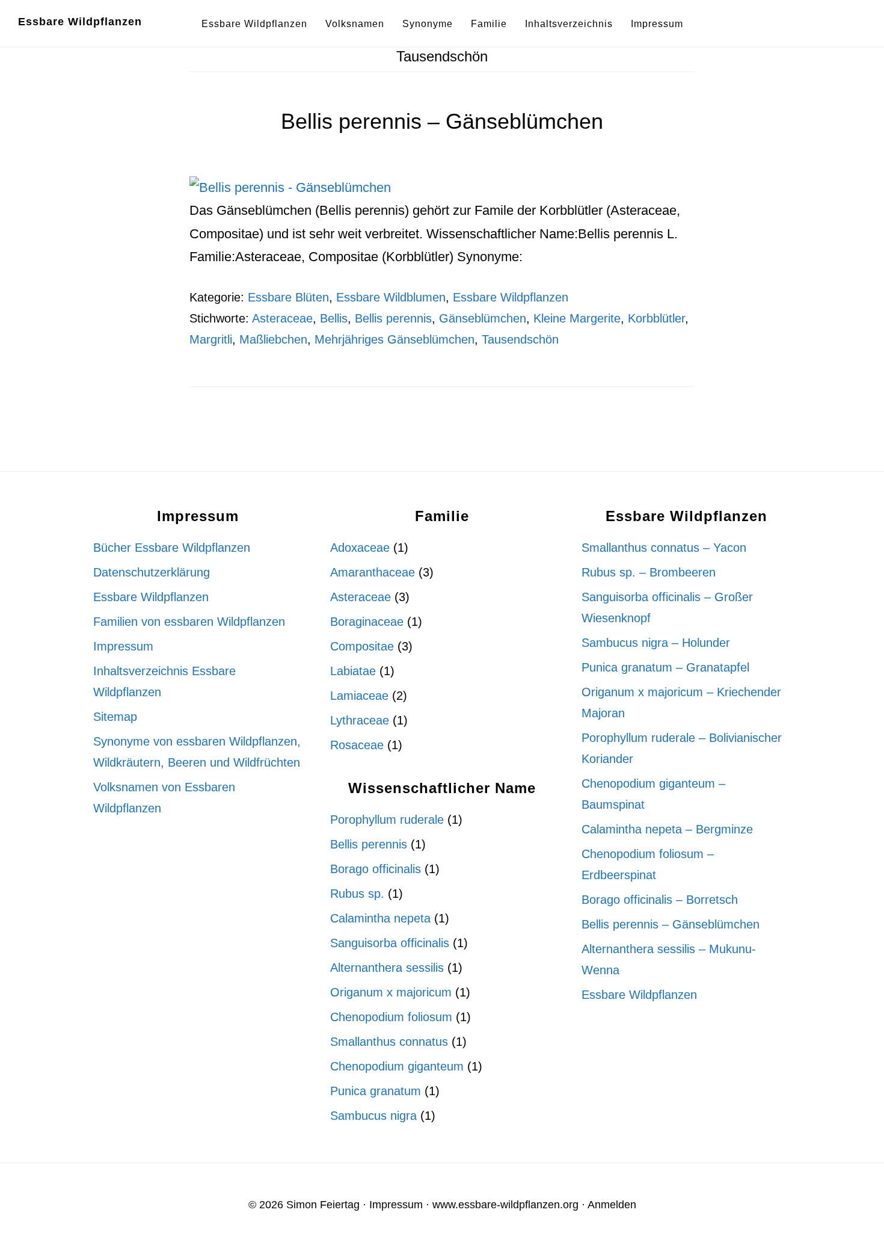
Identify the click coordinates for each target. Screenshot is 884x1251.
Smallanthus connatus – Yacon (664, 547)
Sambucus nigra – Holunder (656, 642)
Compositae (362, 646)
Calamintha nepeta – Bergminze (667, 829)
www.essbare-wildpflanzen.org (505, 1205)
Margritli (210, 339)
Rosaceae (357, 745)
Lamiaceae (359, 695)
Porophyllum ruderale (387, 819)
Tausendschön (520, 339)
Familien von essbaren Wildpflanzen (189, 621)
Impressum (123, 646)
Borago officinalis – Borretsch (660, 899)
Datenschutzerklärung (151, 572)
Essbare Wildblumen (391, 297)
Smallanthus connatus (389, 1041)
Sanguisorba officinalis (389, 943)
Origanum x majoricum (391, 992)
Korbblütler (656, 318)
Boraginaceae (367, 621)
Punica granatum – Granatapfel (665, 667)
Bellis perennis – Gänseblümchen (442, 121)
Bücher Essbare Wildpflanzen (171, 547)
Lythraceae (359, 720)
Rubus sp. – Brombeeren (649, 572)
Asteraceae (282, 318)
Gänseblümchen (482, 318)
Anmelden (612, 1205)
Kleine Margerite (577, 318)
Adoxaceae (360, 547)
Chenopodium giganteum (397, 1066)
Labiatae (353, 671)
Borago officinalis (375, 869)
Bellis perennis (393, 318)
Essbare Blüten (288, 297)
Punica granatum (375, 1091)
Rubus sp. (357, 893)
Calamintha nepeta (380, 918)
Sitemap (115, 716)
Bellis (334, 318)
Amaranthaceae (372, 572)
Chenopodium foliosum (391, 1017)
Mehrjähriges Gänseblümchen (394, 339)
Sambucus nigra (373, 1115)
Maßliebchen (273, 339)
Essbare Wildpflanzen (80, 22)
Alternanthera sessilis (387, 967)
